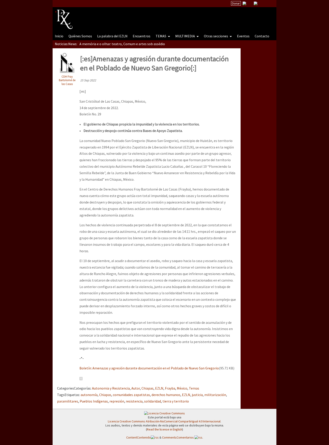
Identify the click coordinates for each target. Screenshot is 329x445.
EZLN (159, 388)
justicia (197, 394)
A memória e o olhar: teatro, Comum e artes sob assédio (122, 44)
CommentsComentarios (178, 437)
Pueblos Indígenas (94, 401)
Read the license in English (164, 429)
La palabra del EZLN (112, 36)
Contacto (262, 36)
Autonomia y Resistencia (111, 388)
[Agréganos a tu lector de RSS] (269, 3)
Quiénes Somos (80, 36)
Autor (135, 388)
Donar (236, 3)
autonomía (89, 394)
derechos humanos (166, 394)
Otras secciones (216, 36)
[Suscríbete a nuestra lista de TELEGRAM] (255, 3)
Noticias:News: (66, 44)
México (182, 388)
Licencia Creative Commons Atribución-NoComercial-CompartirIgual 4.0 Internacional (164, 421)
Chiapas (147, 388)
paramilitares (67, 401)
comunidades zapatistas (131, 394)
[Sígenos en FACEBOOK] (261, 3)
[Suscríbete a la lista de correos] (244, 4)
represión (116, 401)
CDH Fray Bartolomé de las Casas (67, 80)
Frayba (170, 388)
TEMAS (161, 36)
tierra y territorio (175, 401)
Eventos (243, 36)
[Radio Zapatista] (140, 16)
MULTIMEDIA (185, 36)
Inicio (59, 36)
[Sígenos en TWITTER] (250, 3)
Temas (194, 388)
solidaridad (152, 401)
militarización (215, 394)
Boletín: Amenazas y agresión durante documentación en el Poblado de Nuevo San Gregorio (149, 368)
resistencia (134, 401)
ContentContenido (138, 437)
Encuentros (141, 36)
